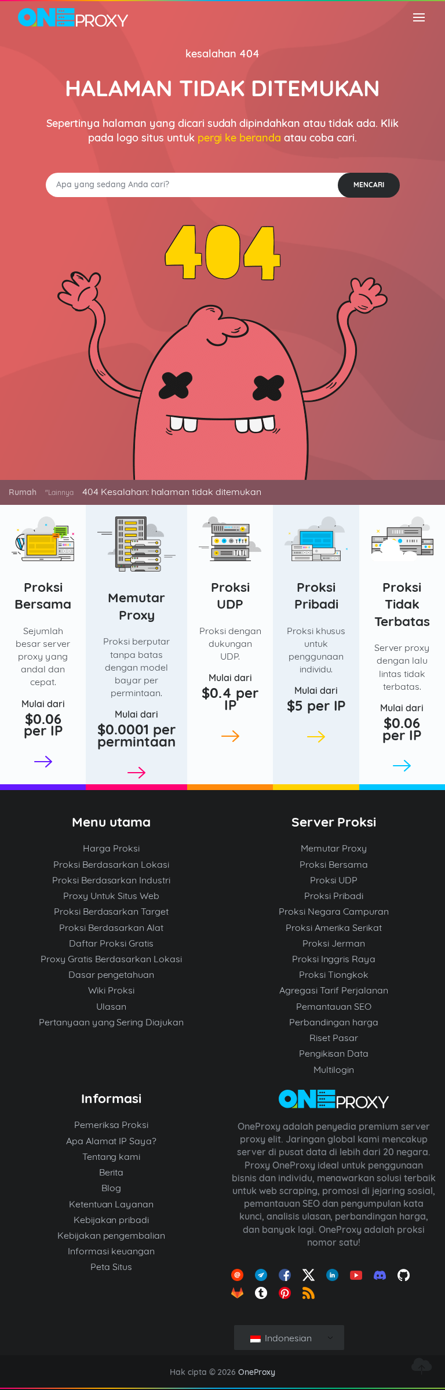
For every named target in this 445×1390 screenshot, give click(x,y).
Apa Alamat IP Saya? (111, 1141)
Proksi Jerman (333, 943)
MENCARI (368, 184)
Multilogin (333, 1069)
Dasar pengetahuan (111, 974)
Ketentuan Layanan (111, 1204)
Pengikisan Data (334, 1053)
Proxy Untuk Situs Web (111, 895)
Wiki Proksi (111, 990)
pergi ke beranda (240, 137)
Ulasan (111, 1006)
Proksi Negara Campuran (334, 911)
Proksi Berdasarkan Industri (111, 880)
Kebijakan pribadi (111, 1219)
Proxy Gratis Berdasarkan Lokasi (111, 959)
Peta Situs (111, 1266)
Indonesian (287, 1338)
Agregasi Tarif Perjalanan (333, 990)
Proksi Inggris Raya (334, 959)
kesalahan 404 (222, 53)
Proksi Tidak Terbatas (402, 603)
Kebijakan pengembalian (111, 1235)
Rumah (23, 492)
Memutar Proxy (136, 606)
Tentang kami (111, 1156)
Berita (111, 1172)
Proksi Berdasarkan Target (111, 911)
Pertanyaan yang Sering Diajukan (111, 1022)
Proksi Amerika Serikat (334, 927)
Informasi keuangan (111, 1251)
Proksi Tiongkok (334, 974)
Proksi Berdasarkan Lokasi (111, 864)
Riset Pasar (333, 1037)
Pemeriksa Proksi (111, 1124)
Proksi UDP (230, 595)
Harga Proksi (111, 848)
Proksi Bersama (42, 595)
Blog (111, 1187)
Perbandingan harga (333, 1022)
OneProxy (256, 1372)
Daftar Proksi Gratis (111, 943)
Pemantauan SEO (333, 1006)
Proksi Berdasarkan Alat (111, 927)
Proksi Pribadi (316, 595)
